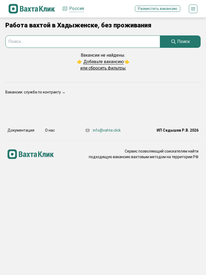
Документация (21, 130)
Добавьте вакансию (103, 61)
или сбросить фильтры (103, 68)
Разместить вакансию (157, 8)
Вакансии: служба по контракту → (35, 92)
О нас (50, 130)
